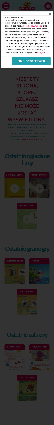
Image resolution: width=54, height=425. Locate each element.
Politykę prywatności (32, 26)
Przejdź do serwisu (31, 61)
